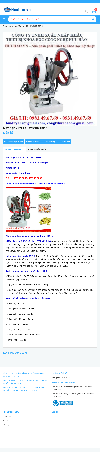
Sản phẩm (7, 425)
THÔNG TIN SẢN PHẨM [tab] (14, 149)
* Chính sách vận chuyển (13, 141)
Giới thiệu (7, 421)
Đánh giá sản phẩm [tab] (37, 149)
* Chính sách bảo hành (34, 141)
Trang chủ (7, 416)
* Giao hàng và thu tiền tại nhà (58, 141)
